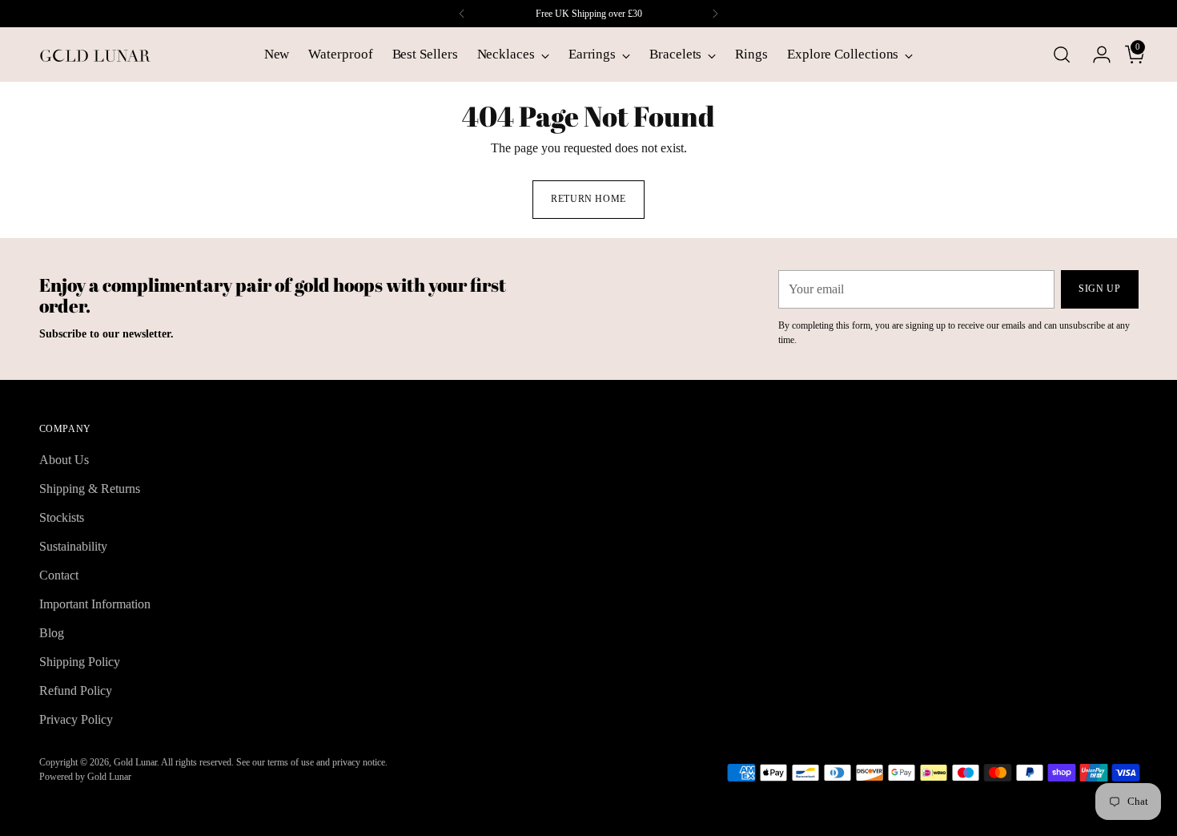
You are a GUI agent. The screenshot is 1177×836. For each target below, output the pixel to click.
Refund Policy (75, 690)
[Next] (715, 13)
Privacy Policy (76, 719)
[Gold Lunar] (95, 54)
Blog (51, 633)
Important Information (95, 604)
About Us (64, 459)
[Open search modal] (1062, 54)
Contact (58, 575)
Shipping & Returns (89, 488)
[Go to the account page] (1095, 54)
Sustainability (73, 546)
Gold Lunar (135, 762)
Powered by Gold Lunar (85, 776)
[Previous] (462, 13)
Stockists (61, 517)
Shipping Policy (79, 661)
